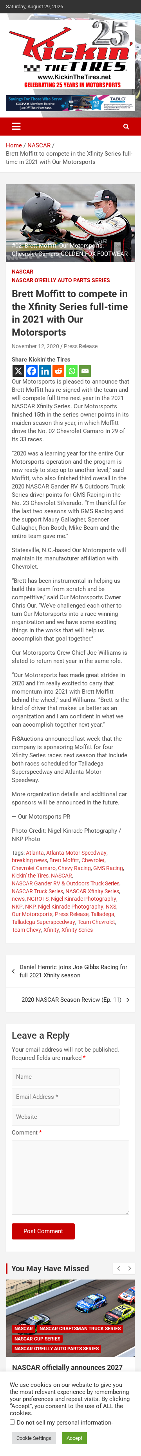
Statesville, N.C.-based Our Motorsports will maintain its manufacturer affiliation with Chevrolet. (69, 558)
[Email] (85, 371)
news (18, 899)
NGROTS (38, 899)
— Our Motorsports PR (41, 816)
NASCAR (22, 271)
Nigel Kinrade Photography (83, 899)
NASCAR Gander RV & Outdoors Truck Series (65, 883)
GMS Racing (108, 868)
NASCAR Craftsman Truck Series (80, 1328)
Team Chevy (26, 930)
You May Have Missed (50, 1268)
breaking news (29, 860)
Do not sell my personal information (64, 1422)
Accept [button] (74, 1438)
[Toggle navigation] (16, 127)
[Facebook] (32, 371)
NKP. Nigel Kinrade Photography (64, 906)
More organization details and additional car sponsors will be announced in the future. (69, 798)
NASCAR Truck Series (37, 891)
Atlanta (35, 853)
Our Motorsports (32, 914)
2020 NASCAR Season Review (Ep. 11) (71, 999)
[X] (18, 371)
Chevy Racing (74, 868)
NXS (111, 906)
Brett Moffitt (64, 860)
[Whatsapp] (72, 371)
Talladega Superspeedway (43, 922)
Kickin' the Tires (30, 875)
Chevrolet (93, 860)
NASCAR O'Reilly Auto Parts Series (61, 280)
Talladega (102, 914)
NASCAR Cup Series (37, 1339)
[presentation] (118, 1268)
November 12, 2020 (35, 346)
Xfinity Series (77, 930)
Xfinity (51, 930)
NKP (17, 906)
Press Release (81, 346)
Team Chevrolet (96, 922)
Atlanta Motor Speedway (76, 853)
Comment (27, 1132)
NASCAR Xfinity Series (92, 891)
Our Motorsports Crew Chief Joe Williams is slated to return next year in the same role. (69, 657)
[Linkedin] (45, 371)
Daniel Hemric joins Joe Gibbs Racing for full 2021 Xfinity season (73, 971)
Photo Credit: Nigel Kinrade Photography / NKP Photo (66, 835)
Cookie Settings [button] (33, 1438)
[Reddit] (58, 371)
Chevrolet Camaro (34, 868)
